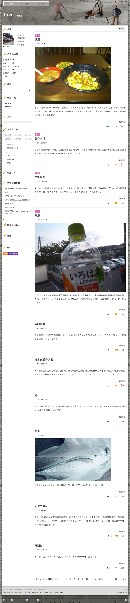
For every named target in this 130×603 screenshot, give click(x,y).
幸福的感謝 (8, 204)
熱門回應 (18, 139)
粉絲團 (7, 601)
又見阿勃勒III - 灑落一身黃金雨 (15, 189)
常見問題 (26, 592)
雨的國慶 (40, 323)
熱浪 (37, 215)
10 (87, 579)
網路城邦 (121, 601)
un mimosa (7, 46)
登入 (110, 601)
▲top (125, 589)
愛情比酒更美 (9, 207)
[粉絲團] (4, 600)
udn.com (124, 592)
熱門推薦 (28, 139)
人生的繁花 (41, 506)
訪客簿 (41, 4)
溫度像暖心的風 (44, 359)
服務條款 (34, 592)
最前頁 (38, 579)
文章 (11, 4)
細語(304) (8, 103)
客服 (61, 592)
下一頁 (93, 579)
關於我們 (18, 592)
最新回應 (18, 135)
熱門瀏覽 (8, 139)
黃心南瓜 (40, 138)
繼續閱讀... (122, 122)
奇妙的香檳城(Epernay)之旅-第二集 (17, 200)
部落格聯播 (13, 253)
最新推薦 (28, 135)
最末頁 (101, 579)
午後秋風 (40, 177)
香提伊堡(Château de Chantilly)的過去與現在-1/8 (18, 212)
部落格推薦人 (13, 225)
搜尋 (30, 90)
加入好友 (20, 35)
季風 (37, 431)
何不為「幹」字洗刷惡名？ (14, 196)
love (9, 14)
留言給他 (20, 45)
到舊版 (20, 16)
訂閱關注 (20, 41)
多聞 (6, 192)
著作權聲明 (44, 592)
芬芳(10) (8, 106)
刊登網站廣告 (8, 592)
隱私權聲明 (54, 592)
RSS (5, 253)
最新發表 (8, 135)
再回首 (39, 545)
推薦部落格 (21, 38)
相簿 (26, 4)
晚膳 (37, 39)
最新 (122, 29)
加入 (114, 601)
